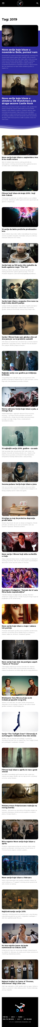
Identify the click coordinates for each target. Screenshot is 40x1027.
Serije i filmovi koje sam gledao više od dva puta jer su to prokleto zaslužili (19, 338)
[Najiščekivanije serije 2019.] (20, 899)
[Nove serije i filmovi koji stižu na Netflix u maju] (20, 542)
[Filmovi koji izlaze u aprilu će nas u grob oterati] (20, 758)
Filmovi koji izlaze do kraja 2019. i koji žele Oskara (18, 194)
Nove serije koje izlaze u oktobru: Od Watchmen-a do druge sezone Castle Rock (19, 101)
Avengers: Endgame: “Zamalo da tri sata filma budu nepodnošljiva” (20, 591)
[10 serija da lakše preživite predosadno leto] (20, 217)
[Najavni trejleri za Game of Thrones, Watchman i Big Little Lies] (20, 969)
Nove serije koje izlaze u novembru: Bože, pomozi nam (19, 51)
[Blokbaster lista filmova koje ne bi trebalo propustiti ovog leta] (20, 686)
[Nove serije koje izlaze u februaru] (20, 865)
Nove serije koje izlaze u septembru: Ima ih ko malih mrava (20, 158)
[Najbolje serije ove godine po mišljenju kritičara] (20, 361)
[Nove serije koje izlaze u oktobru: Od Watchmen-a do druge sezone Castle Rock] (20, 84)
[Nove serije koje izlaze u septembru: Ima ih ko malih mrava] (20, 145)
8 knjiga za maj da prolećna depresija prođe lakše (18, 519)
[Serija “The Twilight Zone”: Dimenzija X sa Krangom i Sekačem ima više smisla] (20, 722)
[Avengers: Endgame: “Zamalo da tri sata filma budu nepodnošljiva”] (20, 578)
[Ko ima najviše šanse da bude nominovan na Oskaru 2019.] (20, 933)
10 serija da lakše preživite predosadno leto (19, 230)
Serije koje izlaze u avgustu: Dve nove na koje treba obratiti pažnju (20, 302)
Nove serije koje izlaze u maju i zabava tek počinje (19, 627)
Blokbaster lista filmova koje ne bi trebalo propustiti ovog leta (17, 699)
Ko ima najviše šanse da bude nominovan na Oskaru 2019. (15, 947)
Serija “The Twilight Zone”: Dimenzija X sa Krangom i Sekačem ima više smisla (19, 735)
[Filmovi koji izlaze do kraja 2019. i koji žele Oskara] (20, 181)
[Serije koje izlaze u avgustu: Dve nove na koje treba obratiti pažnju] (20, 289)
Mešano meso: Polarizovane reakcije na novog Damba (19, 807)
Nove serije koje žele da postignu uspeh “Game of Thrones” (19, 663)
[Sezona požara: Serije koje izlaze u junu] (20, 472)
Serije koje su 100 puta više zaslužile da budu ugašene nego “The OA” (19, 266)
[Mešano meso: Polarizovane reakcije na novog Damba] (20, 793)
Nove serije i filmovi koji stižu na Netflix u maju (19, 555)
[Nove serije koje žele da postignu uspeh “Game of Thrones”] (20, 650)
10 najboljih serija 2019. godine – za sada (19, 448)
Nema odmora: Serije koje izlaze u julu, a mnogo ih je (20, 410)
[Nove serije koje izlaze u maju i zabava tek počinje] (20, 614)
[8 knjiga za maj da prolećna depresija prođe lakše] (20, 506)
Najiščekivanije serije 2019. (14, 912)
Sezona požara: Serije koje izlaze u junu (19, 484)
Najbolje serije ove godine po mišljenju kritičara (19, 374)
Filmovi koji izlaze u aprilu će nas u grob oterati (19, 771)
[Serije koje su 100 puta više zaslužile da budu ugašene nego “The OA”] (20, 253)
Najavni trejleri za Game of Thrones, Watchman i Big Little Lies (18, 982)
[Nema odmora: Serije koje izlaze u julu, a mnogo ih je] (20, 397)
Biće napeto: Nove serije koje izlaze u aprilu (18, 843)
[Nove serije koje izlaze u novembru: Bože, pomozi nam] (20, 36)
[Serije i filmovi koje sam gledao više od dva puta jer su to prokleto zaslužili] (20, 325)
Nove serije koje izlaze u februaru (17, 878)
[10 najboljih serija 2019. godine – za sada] (20, 436)
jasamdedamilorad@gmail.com (23, 1022)
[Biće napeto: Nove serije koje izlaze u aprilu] (20, 829)
